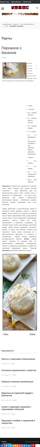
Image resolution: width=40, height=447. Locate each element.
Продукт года (4, 2)
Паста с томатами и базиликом (18, 358)
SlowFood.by (27, 2)
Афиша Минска (16, 2)
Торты (6, 26)
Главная (4, 441)
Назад (6, 334)
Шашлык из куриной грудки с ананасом (17, 394)
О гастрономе (6, 443)
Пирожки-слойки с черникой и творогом (18, 421)
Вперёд (32, 334)
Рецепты (15, 24)
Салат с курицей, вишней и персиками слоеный (16, 408)
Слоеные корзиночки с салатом (18, 370)
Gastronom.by (7, 24)
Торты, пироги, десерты (27, 24)
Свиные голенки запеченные (17, 381)
